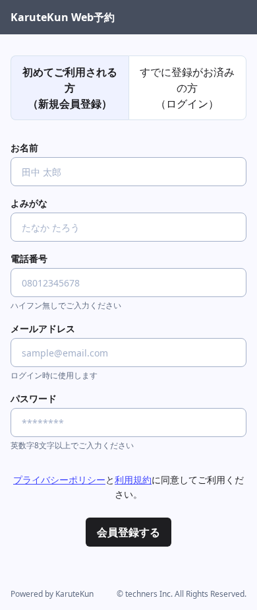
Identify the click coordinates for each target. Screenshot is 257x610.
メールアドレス (43, 328)
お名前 (24, 147)
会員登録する (128, 532)
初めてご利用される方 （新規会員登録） (69, 88)
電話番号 (29, 258)
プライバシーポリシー (59, 479)
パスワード (34, 398)
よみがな (29, 203)
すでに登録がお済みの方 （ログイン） (187, 88)
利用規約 (133, 479)
